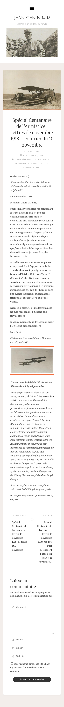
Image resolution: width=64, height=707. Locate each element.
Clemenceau (28, 475)
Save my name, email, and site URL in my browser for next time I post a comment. (30, 667)
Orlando (39, 475)
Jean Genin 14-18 (32, 18)
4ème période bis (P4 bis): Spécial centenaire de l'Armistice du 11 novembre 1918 (32, 163)
